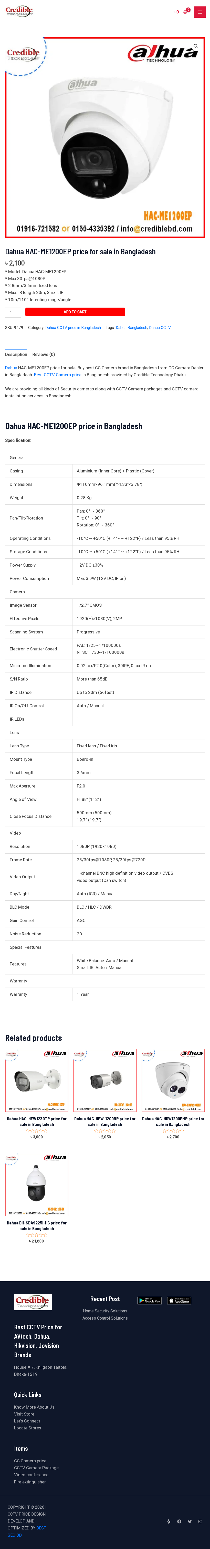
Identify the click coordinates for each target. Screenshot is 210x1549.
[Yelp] (169, 1521)
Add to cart (75, 312)
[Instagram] (200, 1521)
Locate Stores (27, 1427)
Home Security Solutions (105, 1311)
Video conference (31, 1474)
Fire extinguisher (30, 1481)
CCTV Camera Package (36, 1467)
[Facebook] (179, 1521)
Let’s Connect (27, 1420)
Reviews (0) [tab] (44, 354)
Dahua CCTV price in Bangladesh (73, 327)
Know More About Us (34, 1407)
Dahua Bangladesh (131, 327)
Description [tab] (16, 354)
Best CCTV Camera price (57, 374)
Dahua (11, 367)
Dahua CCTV (160, 327)
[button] (196, 46)
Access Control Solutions (105, 1318)
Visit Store (24, 1414)
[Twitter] (190, 1521)
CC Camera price (30, 1460)
